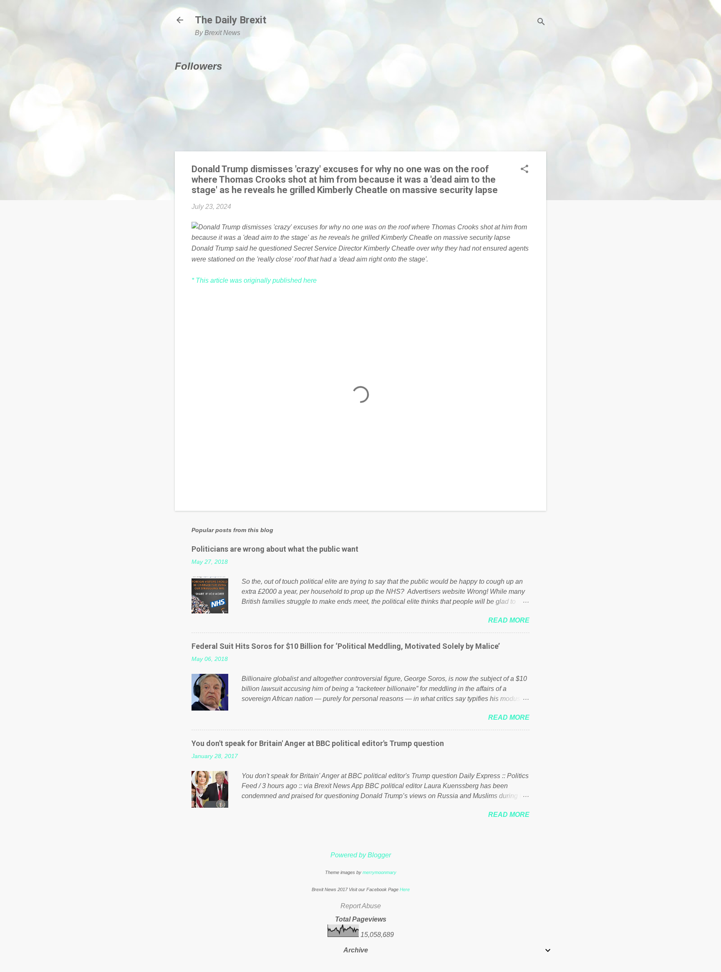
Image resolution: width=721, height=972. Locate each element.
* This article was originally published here (254, 280)
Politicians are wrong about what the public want (275, 549)
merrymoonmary (379, 872)
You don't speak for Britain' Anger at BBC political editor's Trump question (318, 743)
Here (405, 889)
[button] (524, 170)
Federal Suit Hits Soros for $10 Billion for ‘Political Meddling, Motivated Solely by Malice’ (346, 646)
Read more (508, 620)
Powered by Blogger (360, 855)
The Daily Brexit (230, 20)
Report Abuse (360, 905)
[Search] (541, 22)
